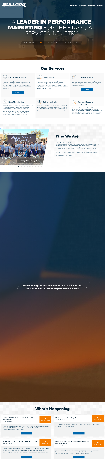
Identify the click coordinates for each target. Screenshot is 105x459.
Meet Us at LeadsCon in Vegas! (65, 418)
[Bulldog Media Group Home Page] (14, 5)
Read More (26, 433)
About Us (91, 5)
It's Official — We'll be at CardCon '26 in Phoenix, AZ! (20, 442)
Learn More (17, 92)
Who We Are (73, 5)
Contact (100, 5)
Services (82, 5)
